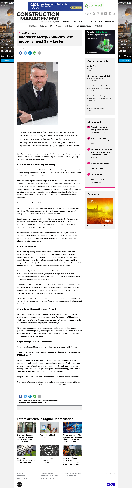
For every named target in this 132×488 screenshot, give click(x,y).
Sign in (88, 14)
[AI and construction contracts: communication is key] (49, 450)
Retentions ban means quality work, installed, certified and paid (100, 129)
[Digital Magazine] (102, 13)
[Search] (114, 13)
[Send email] (39, 53)
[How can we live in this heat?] (100, 211)
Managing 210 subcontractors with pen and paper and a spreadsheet (100, 178)
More (108, 21)
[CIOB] (90, 484)
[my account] (94, 13)
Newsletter (22, 473)
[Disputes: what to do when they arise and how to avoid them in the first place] (26, 427)
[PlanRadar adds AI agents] (49, 427)
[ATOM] (41, 484)
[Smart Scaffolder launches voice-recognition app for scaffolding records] (72, 450)
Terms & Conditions (49, 476)
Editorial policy (48, 478)
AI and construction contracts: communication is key (102, 140)
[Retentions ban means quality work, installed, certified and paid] (26, 450)
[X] (105, 13)
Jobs (74, 21)
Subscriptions (47, 473)
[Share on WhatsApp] (34, 53)
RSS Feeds (21, 476)
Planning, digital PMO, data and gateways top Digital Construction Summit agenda (101, 153)
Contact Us (70, 476)
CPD (81, 21)
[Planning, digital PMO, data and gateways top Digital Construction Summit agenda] (72, 427)
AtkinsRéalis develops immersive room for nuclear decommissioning (102, 165)
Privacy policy (23, 478)
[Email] (98, 13)
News (66, 21)
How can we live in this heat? (98, 226)
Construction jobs (98, 61)
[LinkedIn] (110, 13)
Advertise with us (73, 473)
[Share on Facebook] (20, 53)
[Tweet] (25, 53)
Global (99, 21)
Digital (89, 21)
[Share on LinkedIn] (30, 53)
